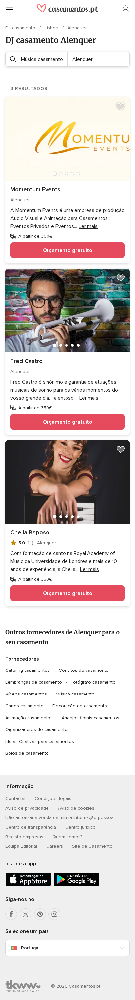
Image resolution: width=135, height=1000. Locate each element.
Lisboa (52, 28)
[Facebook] (11, 914)
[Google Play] (77, 885)
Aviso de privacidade (27, 808)
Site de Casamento (92, 846)
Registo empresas (24, 837)
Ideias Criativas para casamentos (39, 741)
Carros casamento (24, 706)
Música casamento (75, 694)
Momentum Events (35, 189)
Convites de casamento (84, 670)
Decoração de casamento (79, 706)
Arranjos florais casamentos (90, 717)
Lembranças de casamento (33, 682)
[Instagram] (54, 914)
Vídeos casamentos (26, 694)
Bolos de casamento (27, 753)
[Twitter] (25, 914)
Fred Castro (26, 361)
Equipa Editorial (21, 846)
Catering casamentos (27, 670)
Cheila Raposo (29, 532)
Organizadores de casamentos (37, 729)
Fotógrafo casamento (93, 682)
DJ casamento (21, 28)
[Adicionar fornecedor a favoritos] (120, 106)
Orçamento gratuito (67, 250)
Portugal (30, 948)
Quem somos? (67, 837)
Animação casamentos (29, 717)
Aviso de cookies (76, 808)
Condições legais (53, 798)
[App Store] (28, 885)
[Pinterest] (40, 914)
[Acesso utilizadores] (126, 9)
